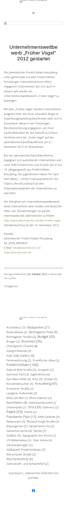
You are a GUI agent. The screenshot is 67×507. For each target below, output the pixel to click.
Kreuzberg (46, 384)
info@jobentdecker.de (27, 248)
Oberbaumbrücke (42, 402)
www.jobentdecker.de (17, 252)
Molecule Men (17, 398)
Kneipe (50, 379)
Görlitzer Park (18, 374)
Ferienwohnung (19, 360)
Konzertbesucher (20, 384)
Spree (40, 431)
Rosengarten (17, 426)
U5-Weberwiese (19, 440)
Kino (37, 379)
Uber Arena (42, 440)
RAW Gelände (49, 417)
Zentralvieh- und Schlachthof (28, 464)
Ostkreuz (51, 407)
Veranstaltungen (20, 445)
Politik (30, 412)
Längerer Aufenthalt (22, 393)
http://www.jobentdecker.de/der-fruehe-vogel (32, 220)
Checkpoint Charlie (22, 346)
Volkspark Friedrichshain (26, 450)
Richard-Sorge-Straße (43, 421)
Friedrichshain (23, 365)
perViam (33, 478)
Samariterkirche (41, 426)
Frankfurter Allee (46, 360)
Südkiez (14, 435)
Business (31, 341)
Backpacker (38, 327)
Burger (13, 341)
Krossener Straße (20, 388)
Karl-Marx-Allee (19, 379)
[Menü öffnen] (33, 13)
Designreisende (19, 351)
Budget (46, 337)
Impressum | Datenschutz (24, 473)
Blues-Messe (17, 332)
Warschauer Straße (21, 454)
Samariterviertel (19, 431)
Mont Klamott (40, 398)
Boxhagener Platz (43, 332)
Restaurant (16, 421)
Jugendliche (40, 374)
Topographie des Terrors (39, 435)
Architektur (16, 327)
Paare (15, 412)
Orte (34, 407)
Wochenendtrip (20, 459)
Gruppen (46, 369)
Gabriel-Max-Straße (21, 369)
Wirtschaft (56, 274)
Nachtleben (17, 402)
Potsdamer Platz (21, 417)
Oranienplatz (16, 407)
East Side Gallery (20, 355)
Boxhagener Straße (21, 337)
